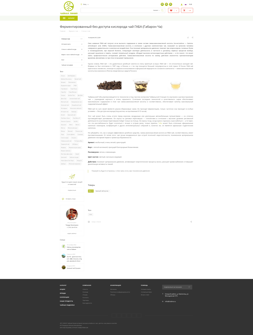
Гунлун (63, 95)
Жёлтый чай (64, 102)
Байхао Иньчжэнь (66, 79)
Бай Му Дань (71, 76)
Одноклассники (124, 315)
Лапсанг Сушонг (66, 121)
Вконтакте (114, 315)
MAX (139, 315)
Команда (85, 292)
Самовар (80, 134)
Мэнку (63, 131)
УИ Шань (75, 144)
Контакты (86, 297)
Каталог (63, 285)
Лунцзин (63, 125)
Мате (70, 125)
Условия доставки (146, 292)
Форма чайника (65, 151)
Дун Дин (80, 95)
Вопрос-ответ (145, 295)
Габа (160, 123)
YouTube (119, 315)
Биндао (63, 82)
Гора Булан (64, 89)
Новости (85, 289)
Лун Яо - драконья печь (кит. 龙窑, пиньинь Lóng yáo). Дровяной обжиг (74, 259)
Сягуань (74, 138)
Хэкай (77, 154)
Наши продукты (66, 301)
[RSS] (188, 37)
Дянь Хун (63, 98)
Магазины (113, 289)
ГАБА (90, 214)
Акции (62, 289)
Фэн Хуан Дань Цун (66, 154)
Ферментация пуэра (75, 147)
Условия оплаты (146, 289)
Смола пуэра (64, 138)
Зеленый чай (65, 105)
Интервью (64, 108)
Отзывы (85, 295)
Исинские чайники (75, 108)
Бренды (63, 293)
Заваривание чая (76, 102)
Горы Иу (63, 92)
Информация (115, 285)
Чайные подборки (67, 305)
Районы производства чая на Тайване (73, 248)
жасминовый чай (75, 98)
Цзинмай (64, 157)
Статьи (62, 240)
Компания (87, 285)
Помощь (144, 285)
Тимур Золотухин (72, 225)
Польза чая (79, 131)
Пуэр (62, 134)
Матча (63, 128)
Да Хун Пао (71, 95)
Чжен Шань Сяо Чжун (67, 160)
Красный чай (71, 115)
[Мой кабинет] (182, 4)
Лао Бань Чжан (65, 118)
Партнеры (86, 300)
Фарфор (63, 147)
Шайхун (63, 164)
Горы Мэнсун (72, 92)
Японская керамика (74, 164)
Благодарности (87, 303)
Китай (63, 115)
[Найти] (162, 10)
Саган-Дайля (71, 134)
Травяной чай (65, 144)
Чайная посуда (74, 157)
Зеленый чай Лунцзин (73, 268)
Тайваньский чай (66, 141)
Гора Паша (74, 89)
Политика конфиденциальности (120, 292)
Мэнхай (70, 131)
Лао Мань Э (76, 118)
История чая (64, 111)
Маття (77, 125)
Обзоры (112, 295)
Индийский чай (76, 105)
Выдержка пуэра (66, 85)
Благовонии (72, 82)
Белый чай (78, 79)
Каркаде (74, 111)
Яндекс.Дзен (129, 315)
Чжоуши (79, 160)
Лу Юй (75, 121)
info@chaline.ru (170, 301)
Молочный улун (72, 128)
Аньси (63, 76)
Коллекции (64, 297)
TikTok (134, 315)
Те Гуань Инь (78, 141)
